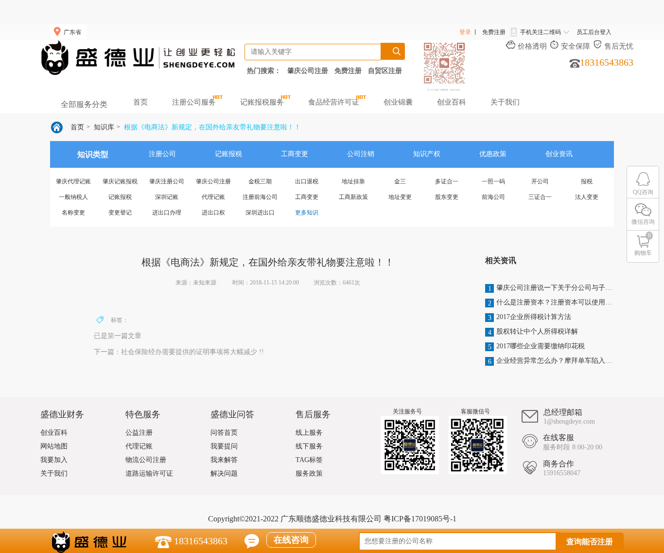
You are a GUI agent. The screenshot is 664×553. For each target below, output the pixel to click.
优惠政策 (493, 154)
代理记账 (213, 197)
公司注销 (360, 154)
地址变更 (400, 197)
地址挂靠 (353, 181)
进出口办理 (166, 212)
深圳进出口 (260, 212)
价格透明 (532, 46)
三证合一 (540, 197)
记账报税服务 (262, 102)
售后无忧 (618, 46)
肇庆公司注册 (307, 70)
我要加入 (54, 460)
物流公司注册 (145, 460)
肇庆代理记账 (73, 181)
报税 (587, 181)
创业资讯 (559, 154)
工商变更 (294, 154)
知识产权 (426, 154)
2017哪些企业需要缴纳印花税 (536, 346)
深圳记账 (166, 197)
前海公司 (493, 197)
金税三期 (260, 181)
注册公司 (162, 154)
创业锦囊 (398, 102)
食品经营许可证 (333, 102)
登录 (465, 32)
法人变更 (586, 197)
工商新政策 (353, 197)
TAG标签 (309, 460)
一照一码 (493, 181)
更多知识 (306, 212)
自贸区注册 (385, 70)
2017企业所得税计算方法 (530, 317)
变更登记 (120, 212)
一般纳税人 (73, 197)
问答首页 (224, 432)
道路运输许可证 (149, 473)
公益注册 (139, 432)
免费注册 (494, 32)
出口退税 (306, 181)
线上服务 (309, 432)
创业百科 (451, 102)
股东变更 (446, 197)
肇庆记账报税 (120, 181)
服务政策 (309, 473)
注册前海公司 (260, 197)
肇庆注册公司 (166, 181)
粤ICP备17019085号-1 (420, 519)
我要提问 (224, 446)
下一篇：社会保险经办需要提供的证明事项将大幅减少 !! (179, 352)
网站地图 (54, 446)
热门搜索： (264, 70)
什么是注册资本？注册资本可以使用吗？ (550, 303)
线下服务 (309, 446)
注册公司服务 (194, 102)
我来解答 (224, 460)
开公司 (540, 181)
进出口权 (213, 212)
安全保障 (575, 46)
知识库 (104, 127)
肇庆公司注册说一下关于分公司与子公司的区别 (550, 288)
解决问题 (224, 473)
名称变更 (73, 212)
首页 (140, 102)
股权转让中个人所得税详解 (533, 332)
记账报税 (228, 154)
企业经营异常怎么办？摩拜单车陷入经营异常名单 (550, 361)
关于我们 (505, 102)
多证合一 (446, 181)
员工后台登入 (594, 32)
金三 (400, 181)
